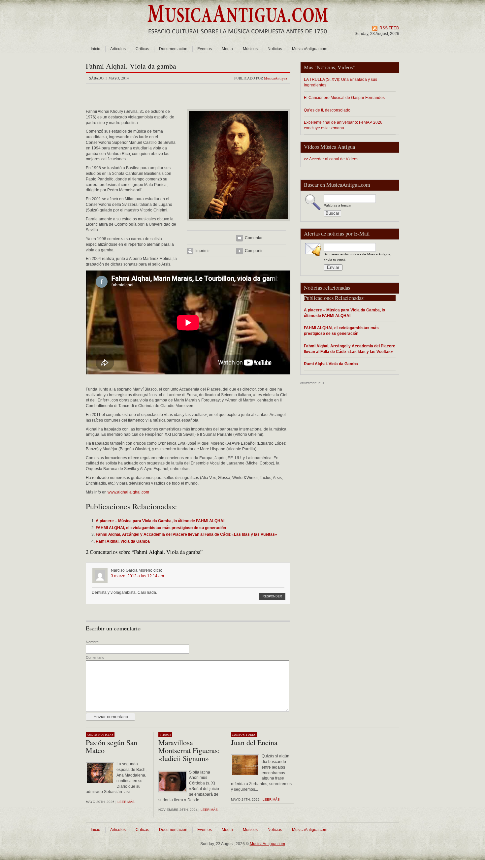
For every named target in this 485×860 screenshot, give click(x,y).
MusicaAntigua (275, 78)
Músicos (250, 49)
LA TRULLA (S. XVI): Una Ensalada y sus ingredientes (340, 82)
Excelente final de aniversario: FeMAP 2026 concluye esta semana (343, 125)
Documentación (173, 49)
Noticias (275, 49)
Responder (272, 596)
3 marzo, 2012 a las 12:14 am (137, 576)
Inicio (95, 49)
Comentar (254, 238)
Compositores (244, 734)
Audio (92, 734)
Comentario (95, 657)
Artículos (118, 49)
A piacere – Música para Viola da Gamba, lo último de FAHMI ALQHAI (344, 313)
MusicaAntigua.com (309, 49)
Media (227, 49)
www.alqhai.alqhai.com (128, 492)
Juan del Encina (254, 742)
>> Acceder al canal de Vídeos (331, 159)
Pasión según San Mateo (111, 746)
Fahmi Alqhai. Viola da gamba (131, 66)
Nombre (92, 642)
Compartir (254, 250)
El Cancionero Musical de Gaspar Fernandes (344, 97)
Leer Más (209, 810)
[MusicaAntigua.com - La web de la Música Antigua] (237, 38)
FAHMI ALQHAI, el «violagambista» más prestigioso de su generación (341, 330)
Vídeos (345, 67)
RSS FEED (389, 28)
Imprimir (202, 250)
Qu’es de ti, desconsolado (327, 110)
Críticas (142, 49)
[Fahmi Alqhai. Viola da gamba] (238, 223)
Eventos (204, 49)
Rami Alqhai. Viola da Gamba (331, 364)
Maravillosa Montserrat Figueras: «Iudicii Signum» (189, 750)
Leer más (126, 802)
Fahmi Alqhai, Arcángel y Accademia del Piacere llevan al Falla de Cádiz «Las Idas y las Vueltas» (349, 349)
